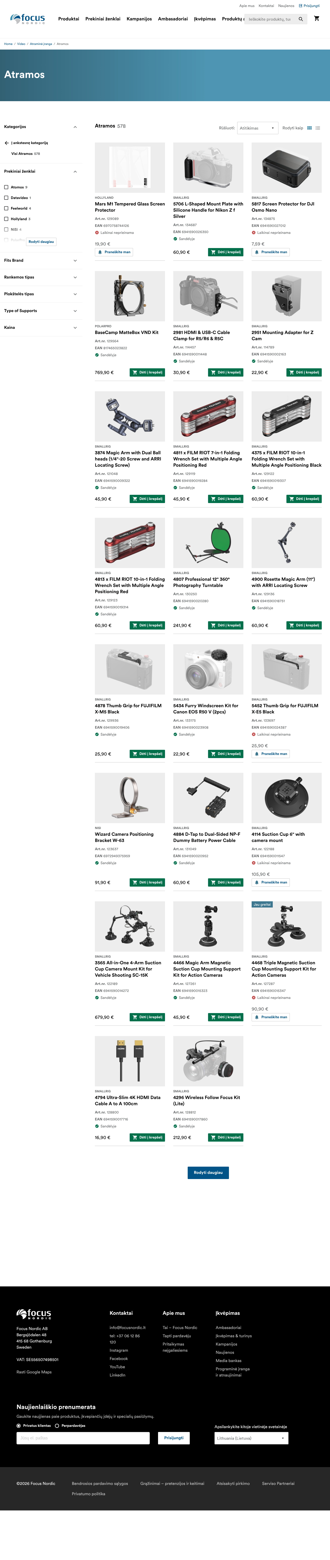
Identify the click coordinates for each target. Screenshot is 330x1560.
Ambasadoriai (173, 19)
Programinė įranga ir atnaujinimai (233, 1372)
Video (21, 44)
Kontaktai (266, 5)
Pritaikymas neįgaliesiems (175, 1347)
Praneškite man (117, 252)
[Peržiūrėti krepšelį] (317, 19)
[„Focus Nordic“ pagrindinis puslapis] (27, 19)
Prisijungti (312, 5)
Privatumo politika (88, 1494)
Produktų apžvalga (242, 19)
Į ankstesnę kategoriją (29, 143)
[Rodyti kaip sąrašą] (318, 128)
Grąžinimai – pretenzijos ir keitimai (172, 1483)
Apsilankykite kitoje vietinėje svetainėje (250, 1426)
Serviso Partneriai (278, 1483)
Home (8, 44)
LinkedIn (117, 1375)
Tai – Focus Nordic (180, 1327)
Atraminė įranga (41, 44)
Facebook (119, 1358)
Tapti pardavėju (177, 1336)
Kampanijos (139, 19)
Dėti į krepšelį (229, 252)
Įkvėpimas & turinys (234, 1336)
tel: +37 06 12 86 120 (125, 1339)
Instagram (119, 1350)
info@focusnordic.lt (128, 1327)
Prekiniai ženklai (102, 19)
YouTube (117, 1367)
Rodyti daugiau (41, 242)
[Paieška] (300, 19)
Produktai (68, 19)
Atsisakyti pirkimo (233, 1483)
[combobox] (276, 19)
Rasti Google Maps (34, 1372)
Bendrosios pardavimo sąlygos (100, 1483)
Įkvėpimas (205, 19)
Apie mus (246, 5)
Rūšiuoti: (227, 128)
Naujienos (286, 5)
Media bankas (229, 1360)
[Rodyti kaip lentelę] (309, 128)
